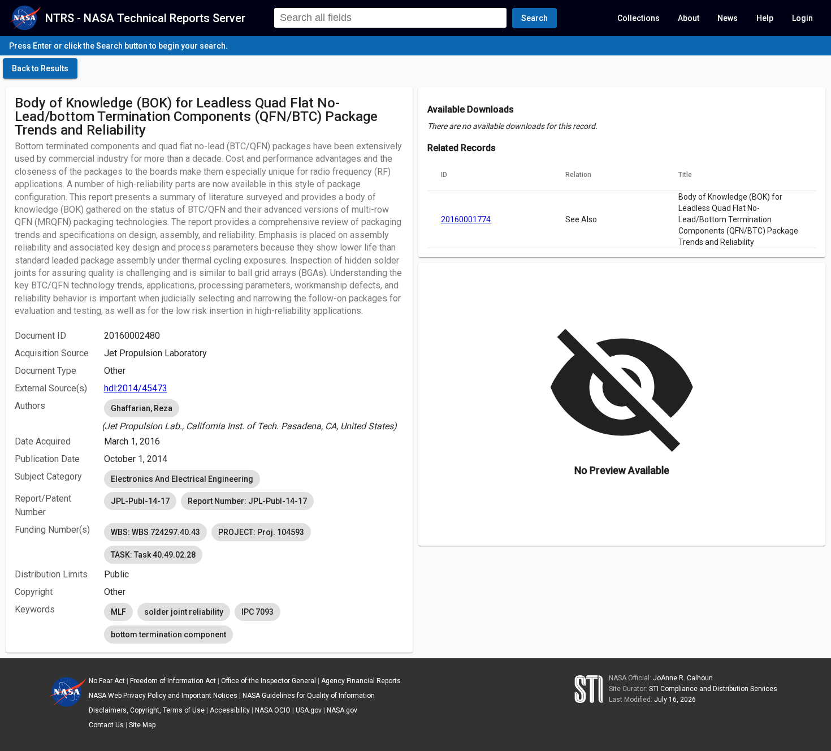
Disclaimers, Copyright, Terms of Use (147, 710)
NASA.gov (342, 710)
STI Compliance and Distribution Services (713, 689)
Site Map (142, 725)
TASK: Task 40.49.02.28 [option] (153, 554)
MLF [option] (118, 611)
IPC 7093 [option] (257, 611)
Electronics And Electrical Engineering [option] (182, 479)
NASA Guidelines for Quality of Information (309, 696)
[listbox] (254, 415)
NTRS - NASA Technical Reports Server (145, 18)
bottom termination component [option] (168, 634)
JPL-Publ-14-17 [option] (140, 501)
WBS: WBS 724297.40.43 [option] (155, 532)
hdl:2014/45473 (135, 388)
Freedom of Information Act (173, 681)
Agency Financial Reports (361, 681)
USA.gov (309, 710)
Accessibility (230, 710)
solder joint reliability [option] (183, 611)
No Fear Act (107, 681)
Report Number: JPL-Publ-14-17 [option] (247, 501)
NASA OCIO (273, 710)
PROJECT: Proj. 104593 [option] (261, 532)
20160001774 (466, 219)
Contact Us (106, 725)
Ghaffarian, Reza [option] (141, 408)
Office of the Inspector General (268, 681)
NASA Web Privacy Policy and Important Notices (163, 696)
